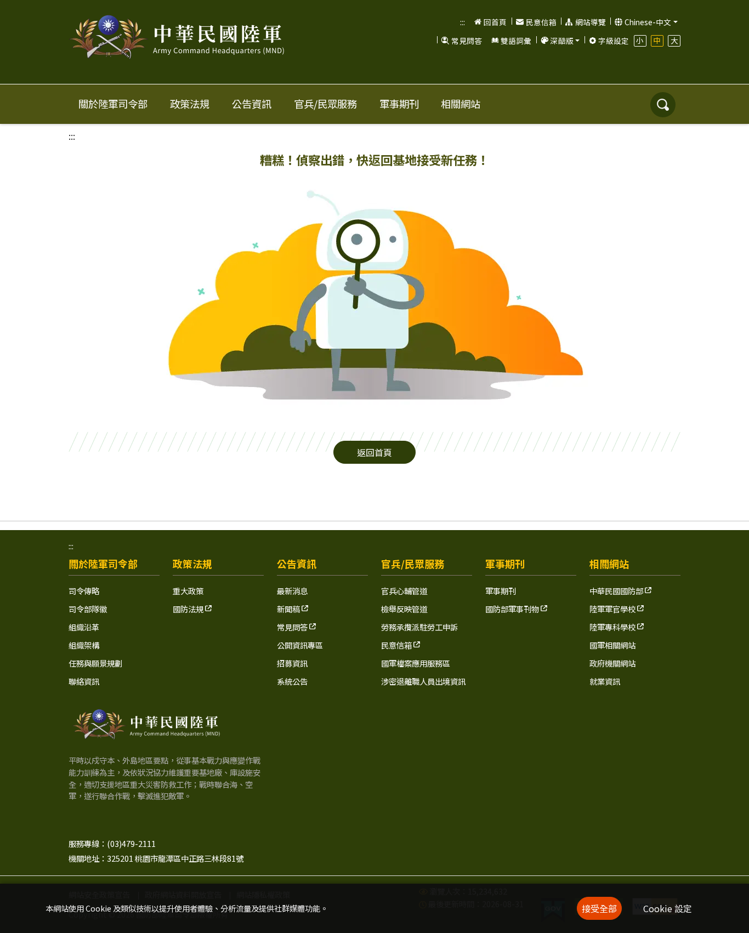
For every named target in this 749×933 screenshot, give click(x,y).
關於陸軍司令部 (112, 103)
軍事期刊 (399, 103)
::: (462, 21)
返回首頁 (374, 452)
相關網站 (460, 103)
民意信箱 (541, 21)
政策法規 (189, 103)
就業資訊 (604, 681)
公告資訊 (251, 103)
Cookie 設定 (667, 908)
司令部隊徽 (88, 609)
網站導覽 (590, 21)
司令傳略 (84, 590)
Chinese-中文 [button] (648, 21)
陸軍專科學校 (613, 627)
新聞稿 (289, 609)
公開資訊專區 (300, 645)
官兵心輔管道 (404, 590)
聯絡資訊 (84, 681)
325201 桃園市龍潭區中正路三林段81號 (175, 858)
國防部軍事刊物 (513, 609)
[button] (559, 40)
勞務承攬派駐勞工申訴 (419, 627)
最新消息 (292, 590)
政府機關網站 (612, 663)
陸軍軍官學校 (613, 609)
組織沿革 (84, 627)
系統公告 (292, 681)
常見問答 (466, 40)
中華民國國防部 (617, 590)
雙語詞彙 (516, 40)
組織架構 (84, 645)
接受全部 (599, 908)
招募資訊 (292, 663)
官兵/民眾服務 (325, 103)
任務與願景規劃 (95, 663)
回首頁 (495, 21)
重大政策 (188, 590)
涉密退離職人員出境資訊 (423, 681)
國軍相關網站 (612, 645)
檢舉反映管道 (404, 609)
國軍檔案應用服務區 (415, 663)
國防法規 (189, 609)
